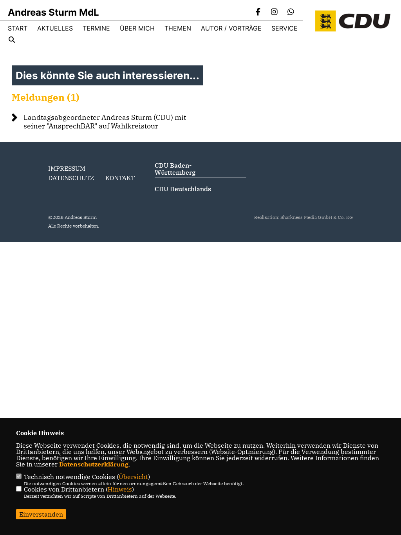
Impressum (66, 168)
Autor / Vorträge (231, 28)
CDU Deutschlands (183, 189)
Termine (96, 28)
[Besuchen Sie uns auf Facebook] (258, 12)
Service (284, 28)
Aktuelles (55, 28)
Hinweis (120, 489)
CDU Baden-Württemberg (175, 168)
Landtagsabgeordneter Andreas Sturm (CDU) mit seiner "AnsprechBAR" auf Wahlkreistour (104, 121)
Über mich (137, 28)
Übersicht (133, 477)
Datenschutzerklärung (93, 464)
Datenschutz (71, 178)
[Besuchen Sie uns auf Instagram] (274, 12)
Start (17, 28)
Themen (177, 28)
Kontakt (120, 178)
